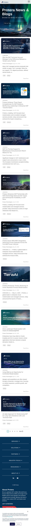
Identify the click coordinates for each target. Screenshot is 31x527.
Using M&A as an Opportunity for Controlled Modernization (13, 373)
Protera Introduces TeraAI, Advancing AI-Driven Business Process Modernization (15, 286)
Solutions (15, 447)
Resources (15, 467)
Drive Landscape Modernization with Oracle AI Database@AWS (14, 330)
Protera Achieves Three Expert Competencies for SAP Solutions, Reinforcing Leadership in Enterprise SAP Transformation (15, 104)
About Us (14, 473)
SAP (4, 75)
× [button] (28, 511)
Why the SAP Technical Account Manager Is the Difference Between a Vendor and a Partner (14, 59)
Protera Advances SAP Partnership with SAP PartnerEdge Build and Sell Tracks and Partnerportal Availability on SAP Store (15, 196)
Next (20, 431)
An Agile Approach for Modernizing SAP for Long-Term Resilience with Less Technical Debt (15, 415)
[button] (29, 1)
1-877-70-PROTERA (7, 503)
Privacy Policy (9, 516)
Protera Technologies (7, 63)
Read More (25, 78)
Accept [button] (12, 524)
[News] (8, 122)
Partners (14, 454)
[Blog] (8, 75)
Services (14, 441)
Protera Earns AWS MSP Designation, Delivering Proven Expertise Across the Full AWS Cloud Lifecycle (15, 242)
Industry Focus (15, 460)
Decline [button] (18, 524)
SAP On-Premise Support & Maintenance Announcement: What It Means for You (14, 150)
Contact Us (9, 507)
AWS (4, 345)
